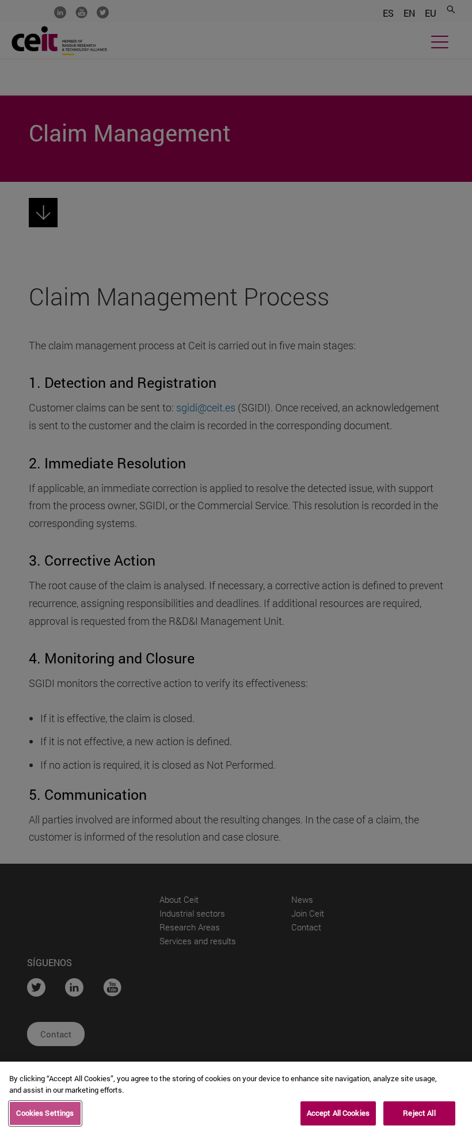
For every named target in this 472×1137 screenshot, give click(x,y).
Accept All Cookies (338, 1113)
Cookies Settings (45, 1113)
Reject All (419, 1113)
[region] (236, 1099)
